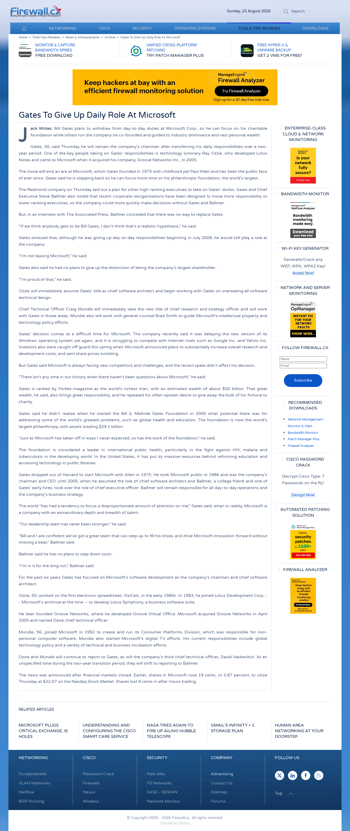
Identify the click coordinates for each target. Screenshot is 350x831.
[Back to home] (35, 11)
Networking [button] (62, 28)
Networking (33, 757)
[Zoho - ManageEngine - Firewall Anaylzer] (175, 87)
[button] (290, 793)
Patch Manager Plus (303, 439)
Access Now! (303, 273)
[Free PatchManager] (303, 541)
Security (157, 757)
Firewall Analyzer (301, 446)
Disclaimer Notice (175, 823)
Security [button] (142, 28)
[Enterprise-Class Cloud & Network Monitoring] (303, 166)
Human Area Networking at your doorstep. (299, 731)
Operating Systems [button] (195, 28)
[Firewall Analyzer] (303, 596)
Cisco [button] (104, 28)
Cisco (89, 757)
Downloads (315, 28)
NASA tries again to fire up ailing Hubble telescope (171, 731)
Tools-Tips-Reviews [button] (259, 28)
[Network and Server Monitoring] (303, 319)
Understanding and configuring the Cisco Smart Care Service (109, 731)
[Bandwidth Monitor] (303, 220)
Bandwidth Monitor (303, 433)
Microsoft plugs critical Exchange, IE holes (43, 731)
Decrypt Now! (303, 495)
